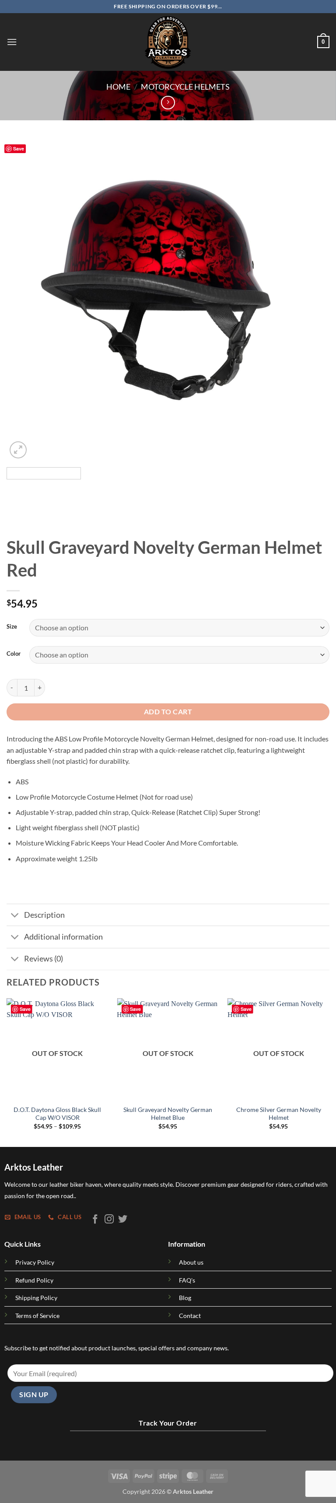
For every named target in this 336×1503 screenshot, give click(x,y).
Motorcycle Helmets (185, 86)
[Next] (312, 299)
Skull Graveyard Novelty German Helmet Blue (167, 1114)
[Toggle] (15, 915)
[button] (12, 41)
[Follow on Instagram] (109, 1220)
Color (14, 654)
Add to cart (168, 712)
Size (12, 627)
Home (118, 86)
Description (44, 914)
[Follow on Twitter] (122, 1220)
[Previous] (24, 299)
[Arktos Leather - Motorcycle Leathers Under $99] (168, 42)
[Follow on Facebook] (95, 1220)
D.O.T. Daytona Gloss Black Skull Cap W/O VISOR (57, 1114)
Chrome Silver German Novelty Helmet (278, 1114)
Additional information (63, 936)
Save (18, 148)
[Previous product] (168, 102)
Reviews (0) (43, 958)
